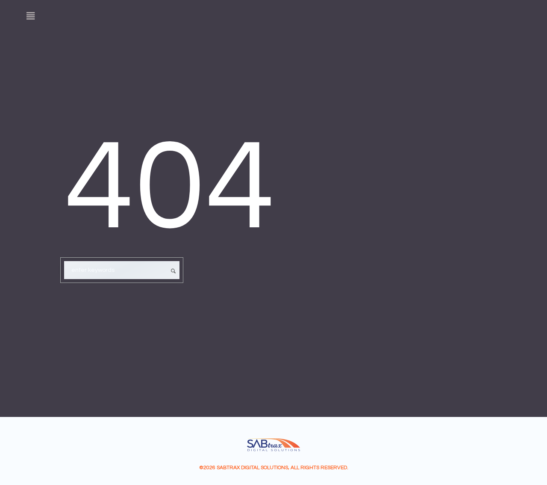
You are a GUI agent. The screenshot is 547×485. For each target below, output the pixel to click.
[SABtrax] (273, 444)
